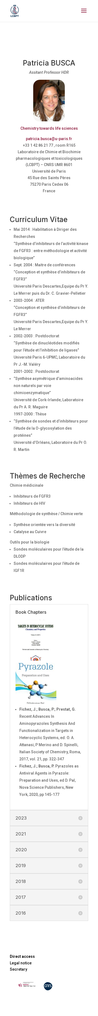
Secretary (18, 969)
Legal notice (21, 963)
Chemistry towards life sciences (49, 128)
